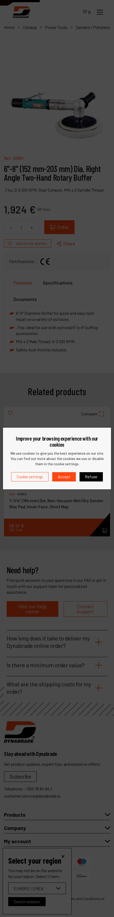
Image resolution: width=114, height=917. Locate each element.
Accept (64, 476)
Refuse (91, 476)
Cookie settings (30, 476)
